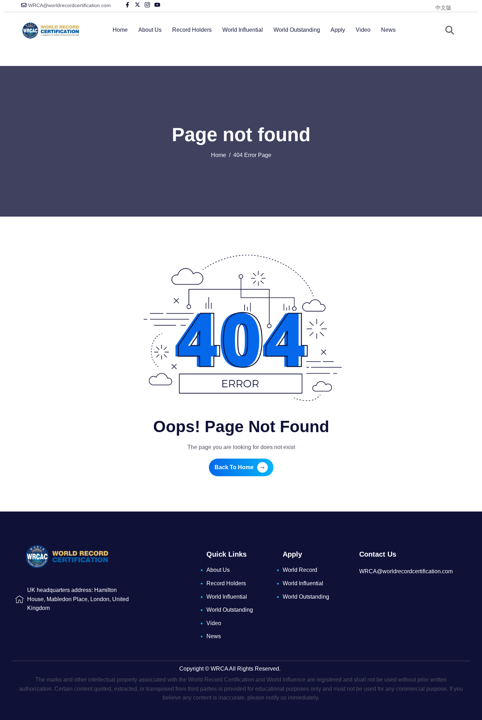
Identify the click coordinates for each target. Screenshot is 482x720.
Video (363, 30)
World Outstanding (296, 30)
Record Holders (192, 30)
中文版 (443, 7)
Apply (338, 30)
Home (120, 30)
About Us (150, 30)
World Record (300, 570)
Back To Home (234, 467)
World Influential (242, 30)
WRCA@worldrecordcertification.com (69, 5)
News (388, 30)
